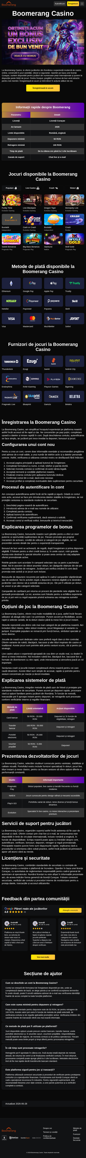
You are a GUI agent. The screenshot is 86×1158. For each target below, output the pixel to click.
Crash (51, 188)
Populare (10, 188)
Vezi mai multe (43, 957)
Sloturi (73, 188)
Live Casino (31, 188)
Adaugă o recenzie (70, 910)
